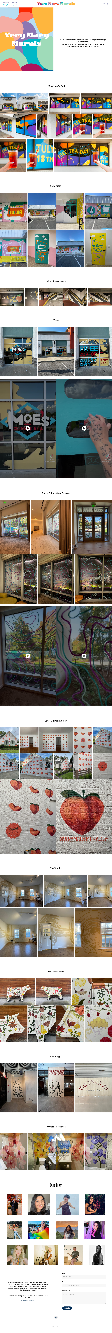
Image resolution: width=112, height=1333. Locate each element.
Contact (14, 3)
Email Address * (68, 1282)
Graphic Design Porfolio (12, 5)
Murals (6, 3)
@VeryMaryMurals (27, 1300)
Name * (65, 1273)
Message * (66, 1290)
